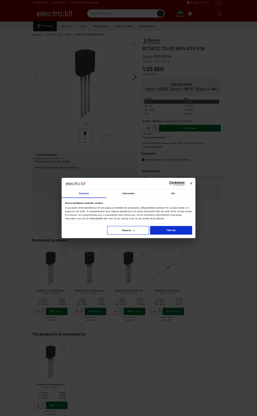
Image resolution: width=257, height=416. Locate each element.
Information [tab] (128, 193)
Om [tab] (173, 193)
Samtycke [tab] (84, 193)
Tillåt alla (171, 230)
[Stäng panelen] (191, 183)
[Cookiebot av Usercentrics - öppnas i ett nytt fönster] (172, 183)
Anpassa (126, 230)
